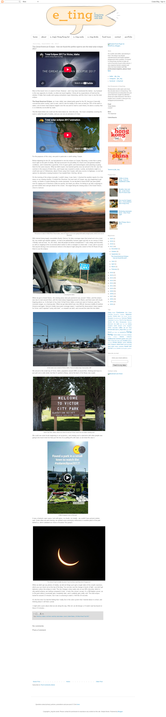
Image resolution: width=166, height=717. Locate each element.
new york (119, 340)
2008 (111, 294)
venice (114, 348)
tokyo (116, 346)
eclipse (44, 616)
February (114, 269)
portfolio (128, 37)
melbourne (112, 339)
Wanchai (129, 320)
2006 (111, 299)
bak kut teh (123, 324)
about (43, 37)
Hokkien (122, 314)
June (113, 261)
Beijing (109, 312)
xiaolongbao (124, 348)
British (113, 312)
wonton (119, 348)
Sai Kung (124, 316)
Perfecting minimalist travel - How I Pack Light (125, 212)
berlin (115, 325)
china (109, 327)
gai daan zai (115, 332)
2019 (111, 241)
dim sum (115, 329)
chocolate (115, 327)
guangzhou (123, 332)
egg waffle (129, 329)
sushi (125, 344)
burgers (129, 325)
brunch (120, 325)
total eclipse (60, 616)
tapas (112, 346)
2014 (111, 278)
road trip (53, 616)
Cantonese (120, 312)
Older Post (99, 681)
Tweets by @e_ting (113, 169)
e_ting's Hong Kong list (60, 37)
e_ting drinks (93, 37)
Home (68, 681)
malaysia (129, 336)
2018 (111, 244)
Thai (120, 320)
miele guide (128, 338)
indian (118, 334)
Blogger (120, 711)
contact (118, 37)
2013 (111, 280)
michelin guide (120, 339)
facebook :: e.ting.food (116, 81)
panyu (130, 340)
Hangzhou (116, 314)
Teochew (116, 320)
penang (110, 342)
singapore (113, 344)
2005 (111, 301)
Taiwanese (111, 320)
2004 (111, 304)
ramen (124, 342)
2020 (111, 238)
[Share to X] (38, 614)
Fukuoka (110, 314)
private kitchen (117, 342)
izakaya (129, 334)
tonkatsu (121, 346)
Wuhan (130, 322)
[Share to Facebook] (41, 614)
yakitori (129, 348)
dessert (110, 329)
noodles (125, 340)
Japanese (128, 314)
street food (120, 344)
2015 (111, 275)
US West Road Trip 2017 (82, 616)
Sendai (130, 316)
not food (48, 616)
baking (130, 324)
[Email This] (34, 614)
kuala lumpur (112, 336)
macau (122, 336)
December (114, 249)
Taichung (124, 318)
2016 (111, 272)
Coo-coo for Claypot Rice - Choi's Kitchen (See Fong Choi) (125, 202)
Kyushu (110, 316)
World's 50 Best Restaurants (117, 322)
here (109, 71)
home (35, 37)
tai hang (129, 344)
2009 (111, 291)
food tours (106, 37)
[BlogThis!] (36, 614)
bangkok (110, 325)
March (113, 266)
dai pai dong (128, 327)
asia (118, 324)
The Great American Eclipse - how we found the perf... (120, 257)
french (110, 332)
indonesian (124, 334)
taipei (109, 346)
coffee (120, 327)
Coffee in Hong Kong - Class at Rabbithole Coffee (124, 179)
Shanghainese (117, 318)
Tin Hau (124, 320)
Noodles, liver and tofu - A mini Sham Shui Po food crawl (124, 190)
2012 (111, 283)
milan (109, 340)
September (115, 254)
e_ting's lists (122, 329)
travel (65, 616)
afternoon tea (112, 324)
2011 (111, 286)
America (39, 616)
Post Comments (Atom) (48, 685)
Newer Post (36, 681)
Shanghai (110, 318)
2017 (111, 246)
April (113, 264)
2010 (111, 288)
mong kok (114, 340)
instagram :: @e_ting (116, 78)
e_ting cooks (78, 37)
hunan (115, 334)
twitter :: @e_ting (115, 76)
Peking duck (116, 316)
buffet (124, 325)
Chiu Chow (128, 312)
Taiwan (129, 318)
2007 (111, 296)
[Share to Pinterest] (43, 614)
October (114, 251)
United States (71, 616)
